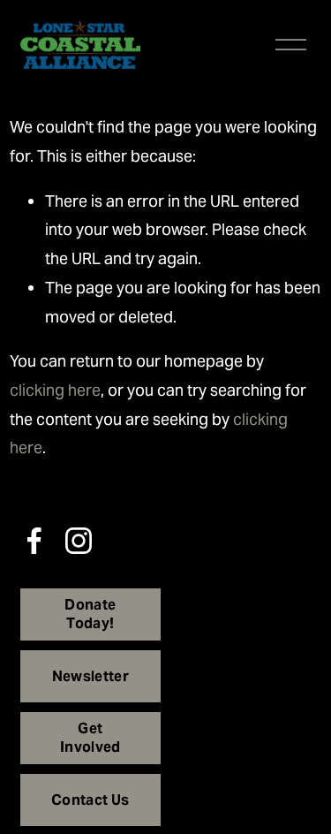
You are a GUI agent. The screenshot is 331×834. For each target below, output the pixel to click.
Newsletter (90, 676)
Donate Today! (90, 614)
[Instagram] (78, 541)
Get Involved (90, 737)
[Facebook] (34, 541)
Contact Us (90, 800)
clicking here (55, 390)
